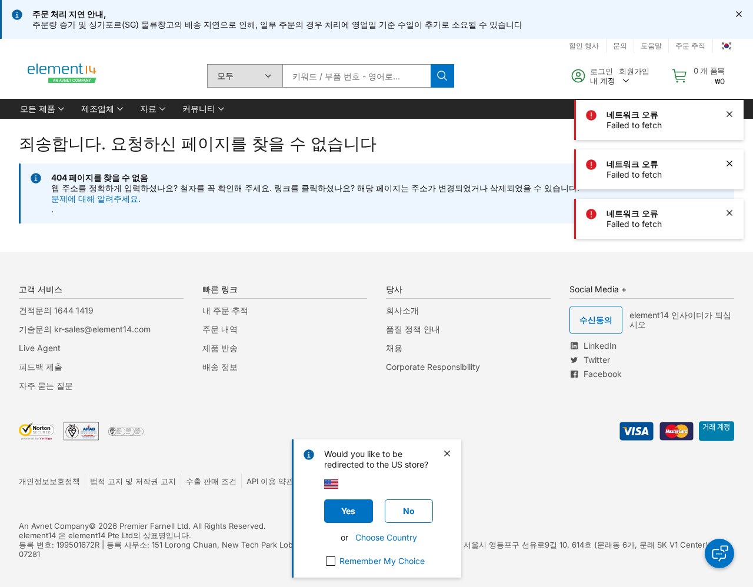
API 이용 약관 (270, 481)
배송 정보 (220, 367)
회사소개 (402, 310)
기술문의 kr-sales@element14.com (85, 329)
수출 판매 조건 (211, 481)
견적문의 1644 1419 (56, 310)
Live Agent (40, 348)
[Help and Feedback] (719, 553)
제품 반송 (220, 348)
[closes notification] (739, 14)
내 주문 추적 (225, 310)
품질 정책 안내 (413, 329)
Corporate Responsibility (433, 367)
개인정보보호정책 (49, 481)
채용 (394, 348)
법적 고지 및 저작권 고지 (133, 481)
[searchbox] (356, 76)
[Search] (442, 76)
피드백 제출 (40, 367)
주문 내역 (220, 329)
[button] (41, 109)
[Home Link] (62, 75)
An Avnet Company (54, 526)
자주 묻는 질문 (46, 386)
